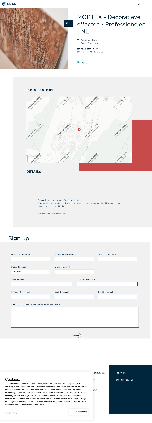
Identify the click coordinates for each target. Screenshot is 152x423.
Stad (62, 292)
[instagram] (117, 380)
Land (105, 292)
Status (19, 267)
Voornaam (20, 254)
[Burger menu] (147, 4)
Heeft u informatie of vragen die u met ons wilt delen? (35, 304)
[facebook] (122, 380)
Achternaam (65, 254)
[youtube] (132, 380)
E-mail (63, 267)
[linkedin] (127, 380)
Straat (19, 279)
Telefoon (107, 254)
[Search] (139, 4)
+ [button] (29, 156)
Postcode (20, 292)
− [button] (29, 160)
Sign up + (81, 62)
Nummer (86, 279)
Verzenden (75, 335)
